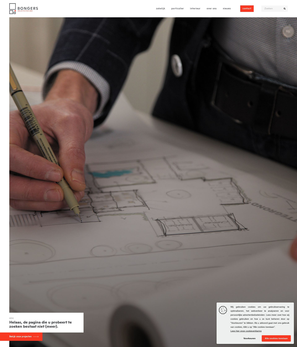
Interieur (195, 9)
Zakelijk (160, 9)
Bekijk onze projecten (20, 337)
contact (247, 9)
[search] (285, 9)
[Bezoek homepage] (23, 8)
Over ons (212, 9)
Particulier (177, 9)
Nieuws (227, 9)
